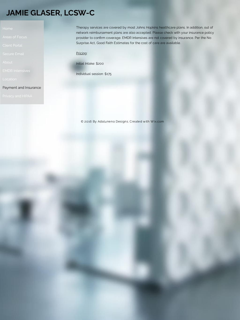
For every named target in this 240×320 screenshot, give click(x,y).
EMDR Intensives (16, 71)
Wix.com (157, 121)
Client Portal (12, 45)
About (7, 62)
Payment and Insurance (22, 88)
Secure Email (13, 54)
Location (10, 79)
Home (8, 28)
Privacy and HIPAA (17, 96)
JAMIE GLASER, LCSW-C (50, 12)
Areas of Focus (15, 37)
